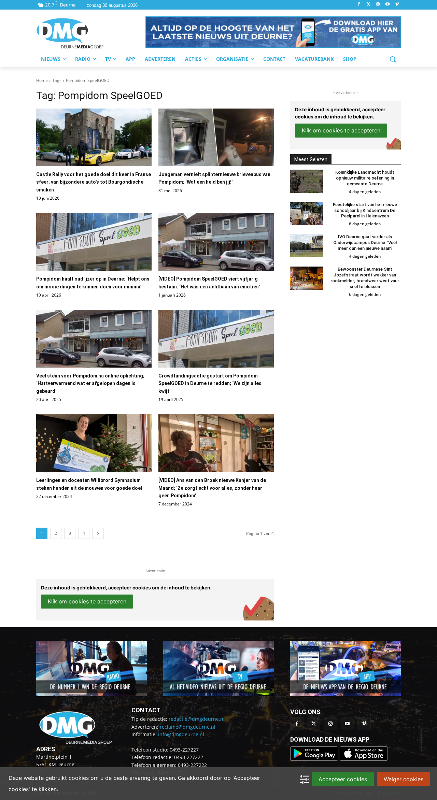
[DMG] (90, 33)
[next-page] (98, 533)
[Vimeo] (397, 5)
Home (42, 80)
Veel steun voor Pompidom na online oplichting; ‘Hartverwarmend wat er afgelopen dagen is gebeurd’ (90, 383)
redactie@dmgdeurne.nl (197, 719)
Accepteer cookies (343, 779)
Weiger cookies (403, 779)
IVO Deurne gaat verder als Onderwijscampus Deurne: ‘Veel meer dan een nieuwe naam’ (365, 242)
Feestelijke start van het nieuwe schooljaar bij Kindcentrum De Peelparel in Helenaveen (365, 210)
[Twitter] (368, 5)
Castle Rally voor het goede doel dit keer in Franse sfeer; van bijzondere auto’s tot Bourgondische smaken (93, 182)
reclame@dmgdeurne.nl (187, 727)
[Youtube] (387, 5)
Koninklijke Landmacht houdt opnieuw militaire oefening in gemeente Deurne (364, 178)
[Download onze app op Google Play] (315, 759)
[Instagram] (378, 5)
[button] (273, 32)
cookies (79, 777)
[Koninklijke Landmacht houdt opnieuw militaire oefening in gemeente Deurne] (306, 181)
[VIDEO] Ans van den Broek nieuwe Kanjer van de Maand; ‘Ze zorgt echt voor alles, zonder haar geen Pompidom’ (212, 487)
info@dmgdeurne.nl (181, 734)
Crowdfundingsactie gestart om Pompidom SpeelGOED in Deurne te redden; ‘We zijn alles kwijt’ (210, 383)
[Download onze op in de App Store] (363, 759)
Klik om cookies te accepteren (87, 601)
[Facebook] (359, 5)
